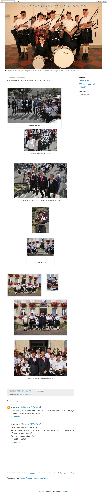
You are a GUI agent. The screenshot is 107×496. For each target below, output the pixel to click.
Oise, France (25, 394)
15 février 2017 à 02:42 (31, 424)
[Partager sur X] (40, 391)
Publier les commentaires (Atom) (33, 478)
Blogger (65, 491)
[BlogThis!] (39, 391)
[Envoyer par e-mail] (37, 391)
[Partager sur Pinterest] (43, 391)
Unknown (15, 407)
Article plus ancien (66, 473)
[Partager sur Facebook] (42, 391)
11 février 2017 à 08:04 (31, 407)
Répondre (15, 417)
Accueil (32, 473)
